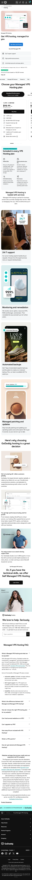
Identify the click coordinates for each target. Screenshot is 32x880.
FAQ (28, 79)
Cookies (22, 859)
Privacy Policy (15, 859)
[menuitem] (12, 79)
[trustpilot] (5, 70)
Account (3, 834)
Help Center (4, 822)
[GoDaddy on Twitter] (13, 854)
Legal (9, 859)
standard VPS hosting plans (18, 665)
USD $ (27, 850)
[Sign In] (26, 2)
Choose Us (22, 79)
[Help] (23, 2)
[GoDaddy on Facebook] (2, 854)
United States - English (7, 850)
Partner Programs (5, 830)
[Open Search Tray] (16, 2)
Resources (4, 826)
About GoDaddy (5, 818)
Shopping (3, 838)
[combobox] (14, 634)
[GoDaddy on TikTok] (10, 854)
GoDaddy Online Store (15, 799)
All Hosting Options (8, 6)
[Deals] (20, 2)
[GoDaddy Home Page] (7, 843)
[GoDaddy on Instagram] (6, 854)
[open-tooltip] (16, 123)
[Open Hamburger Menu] (1, 2)
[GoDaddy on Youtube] (17, 854)
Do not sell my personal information (16, 862)
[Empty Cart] (29, 2)
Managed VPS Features (12, 79)
